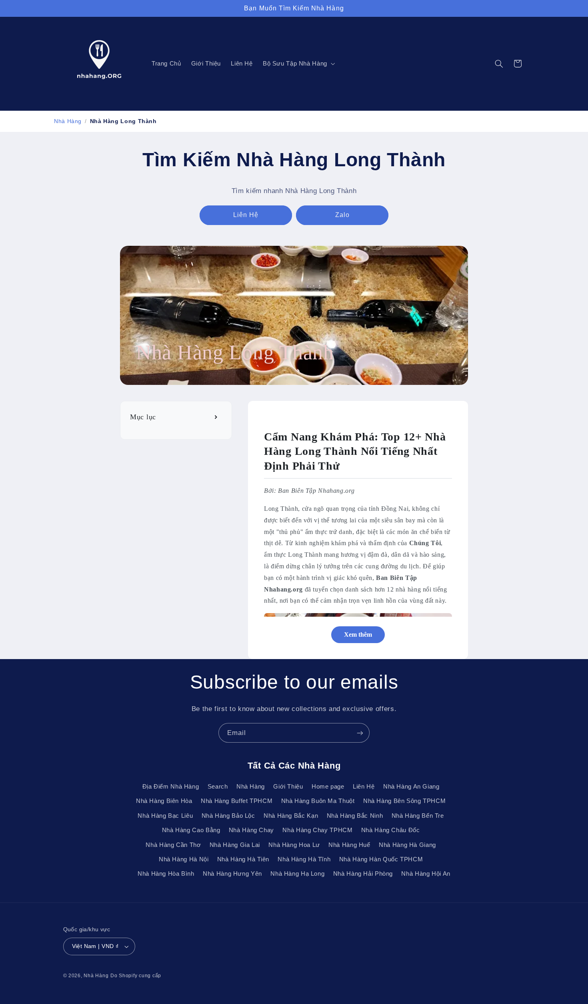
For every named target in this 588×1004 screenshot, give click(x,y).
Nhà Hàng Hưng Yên (232, 874)
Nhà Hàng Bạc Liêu (165, 816)
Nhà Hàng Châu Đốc (390, 830)
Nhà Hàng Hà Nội (183, 859)
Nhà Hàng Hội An (425, 874)
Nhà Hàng (68, 121)
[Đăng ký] (360, 733)
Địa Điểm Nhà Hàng (170, 786)
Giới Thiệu (288, 786)
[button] (298, 64)
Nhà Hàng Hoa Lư (294, 845)
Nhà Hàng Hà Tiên (243, 859)
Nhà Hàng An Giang (411, 786)
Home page (328, 786)
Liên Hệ (245, 214)
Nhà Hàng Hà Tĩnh (304, 859)
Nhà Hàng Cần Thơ (173, 845)
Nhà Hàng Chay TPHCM (317, 830)
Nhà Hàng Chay (251, 830)
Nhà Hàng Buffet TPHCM (236, 801)
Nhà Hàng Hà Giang (407, 845)
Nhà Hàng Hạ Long (297, 874)
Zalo (342, 214)
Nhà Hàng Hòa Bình (166, 874)
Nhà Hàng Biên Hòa (164, 801)
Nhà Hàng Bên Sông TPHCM (404, 801)
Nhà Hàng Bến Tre (418, 816)
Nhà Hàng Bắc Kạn (291, 816)
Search (218, 786)
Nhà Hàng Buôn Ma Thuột (318, 801)
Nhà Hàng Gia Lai (235, 845)
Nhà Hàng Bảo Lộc (228, 816)
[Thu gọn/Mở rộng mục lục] (216, 417)
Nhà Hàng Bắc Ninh (355, 816)
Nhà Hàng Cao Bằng (191, 830)
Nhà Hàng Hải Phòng (363, 874)
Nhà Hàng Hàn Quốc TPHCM (381, 859)
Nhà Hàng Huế (349, 845)
